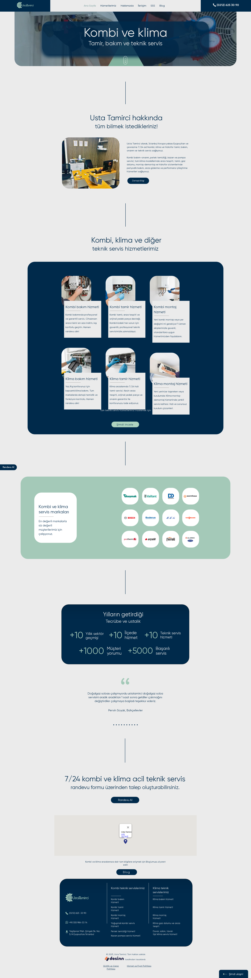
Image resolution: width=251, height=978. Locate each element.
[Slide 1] (113, 724)
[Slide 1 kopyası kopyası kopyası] (121, 724)
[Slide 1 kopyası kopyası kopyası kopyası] (124, 724)
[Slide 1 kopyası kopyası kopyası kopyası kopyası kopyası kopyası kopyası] (134, 724)
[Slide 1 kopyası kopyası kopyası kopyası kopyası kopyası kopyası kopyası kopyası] (137, 724)
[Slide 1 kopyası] (116, 724)
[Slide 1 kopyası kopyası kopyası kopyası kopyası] (126, 724)
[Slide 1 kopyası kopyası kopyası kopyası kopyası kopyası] (129, 724)
